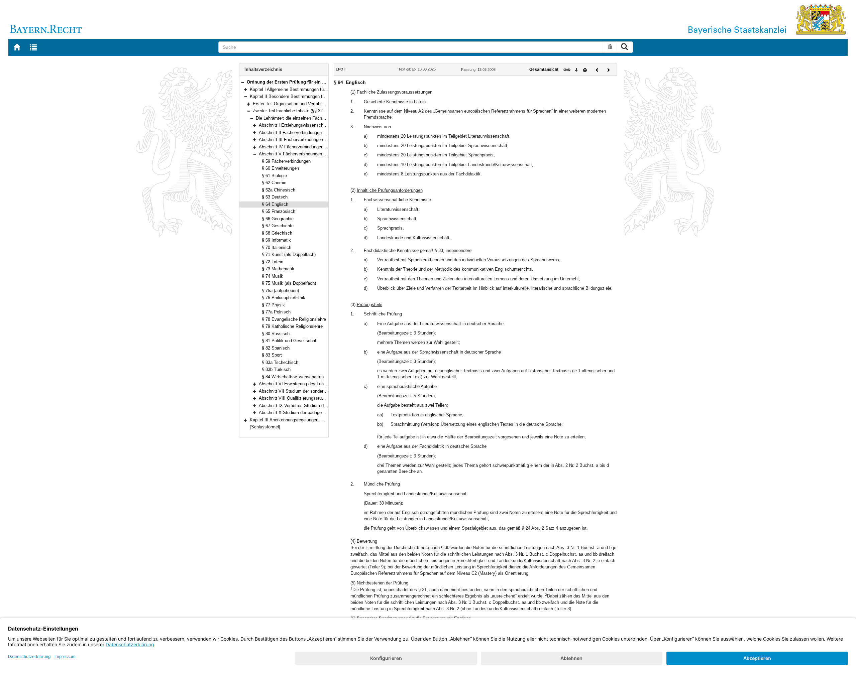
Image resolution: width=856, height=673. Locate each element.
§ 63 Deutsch (275, 196)
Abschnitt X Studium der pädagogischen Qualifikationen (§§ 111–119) (325, 412)
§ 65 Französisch (278, 211)
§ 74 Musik (272, 276)
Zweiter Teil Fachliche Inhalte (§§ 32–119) (293, 110)
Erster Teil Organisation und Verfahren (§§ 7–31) (299, 103)
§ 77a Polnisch (276, 311)
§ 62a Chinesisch (278, 189)
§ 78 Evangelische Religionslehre (294, 319)
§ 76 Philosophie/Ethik (283, 297)
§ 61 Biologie (274, 175)
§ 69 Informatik (276, 240)
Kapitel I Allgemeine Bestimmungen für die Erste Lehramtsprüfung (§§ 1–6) (322, 89)
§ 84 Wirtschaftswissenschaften (293, 376)
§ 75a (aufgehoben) (280, 290)
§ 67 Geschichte (278, 225)
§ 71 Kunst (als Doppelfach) (289, 254)
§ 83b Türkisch (276, 369)
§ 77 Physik (273, 304)
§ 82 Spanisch (276, 348)
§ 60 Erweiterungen (280, 168)
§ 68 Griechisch (277, 233)
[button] (242, 82)
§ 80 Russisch (276, 333)
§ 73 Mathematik (278, 268)
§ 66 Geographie (278, 218)
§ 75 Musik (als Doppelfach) (289, 283)
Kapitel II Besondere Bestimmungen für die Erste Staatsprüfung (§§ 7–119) (322, 96)
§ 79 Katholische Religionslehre (292, 326)
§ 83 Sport (272, 355)
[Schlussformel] (265, 426)
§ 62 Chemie (274, 182)
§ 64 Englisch (275, 204)
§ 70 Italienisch (276, 247)
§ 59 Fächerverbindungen (286, 161)
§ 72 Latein (272, 261)
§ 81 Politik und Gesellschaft (290, 340)
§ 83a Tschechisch (280, 362)
